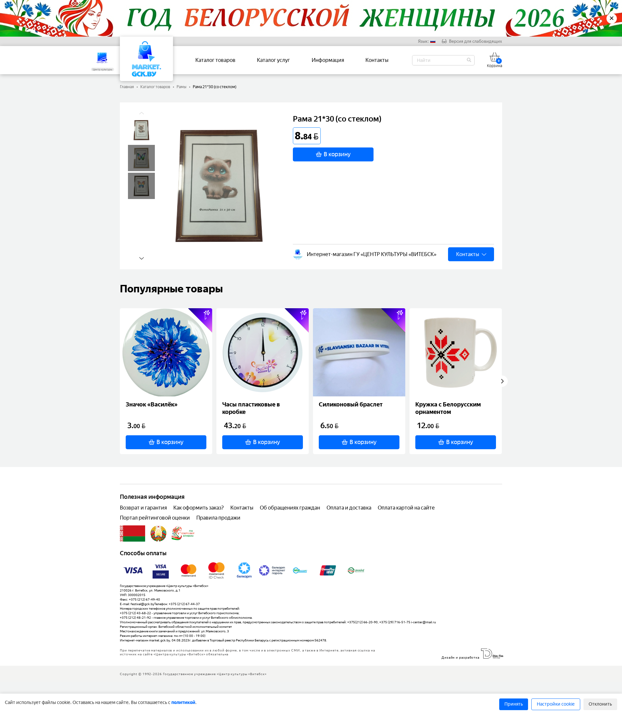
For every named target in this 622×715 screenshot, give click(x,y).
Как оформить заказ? (198, 507)
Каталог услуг (273, 60)
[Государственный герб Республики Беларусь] (158, 533)
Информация (328, 60)
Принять (513, 704)
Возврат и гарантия (143, 507)
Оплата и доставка (349, 507)
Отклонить (600, 704)
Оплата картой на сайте (406, 507)
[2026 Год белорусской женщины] (183, 533)
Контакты (376, 60)
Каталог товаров (215, 60)
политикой (183, 702)
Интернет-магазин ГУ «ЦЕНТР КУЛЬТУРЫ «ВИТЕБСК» (371, 254)
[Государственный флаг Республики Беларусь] (132, 533)
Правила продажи (218, 517)
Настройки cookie (556, 704)
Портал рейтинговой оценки (155, 517)
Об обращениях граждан (290, 507)
